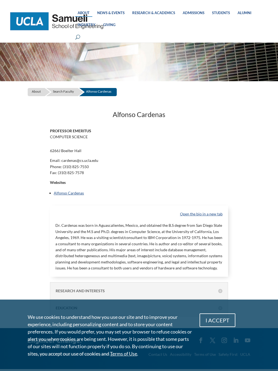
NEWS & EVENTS (111, 13)
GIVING (109, 25)
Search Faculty (63, 91)
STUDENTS (221, 13)
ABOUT (84, 13)
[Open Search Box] (78, 37)
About (36, 91)
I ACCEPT (217, 320)
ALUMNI (244, 13)
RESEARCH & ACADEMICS (153, 13)
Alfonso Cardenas (98, 91)
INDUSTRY (87, 25)
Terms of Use (123, 354)
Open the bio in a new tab (201, 214)
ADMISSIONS (193, 13)
